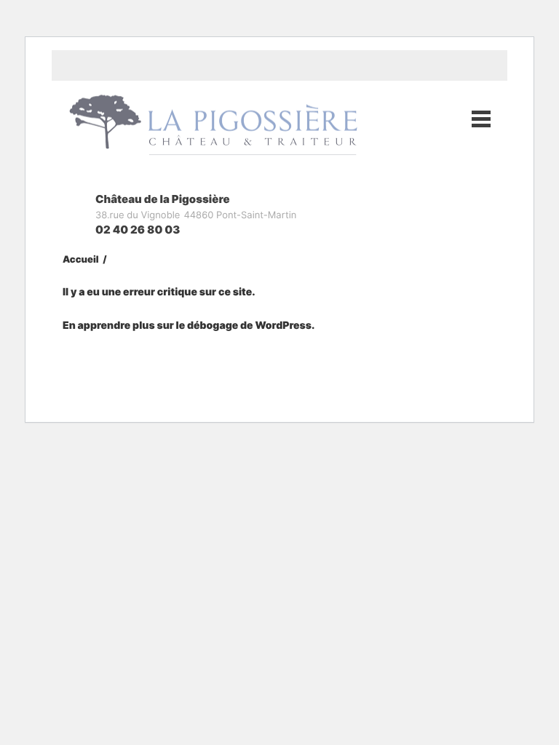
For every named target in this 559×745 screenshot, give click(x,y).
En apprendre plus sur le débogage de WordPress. (188, 325)
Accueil (81, 260)
